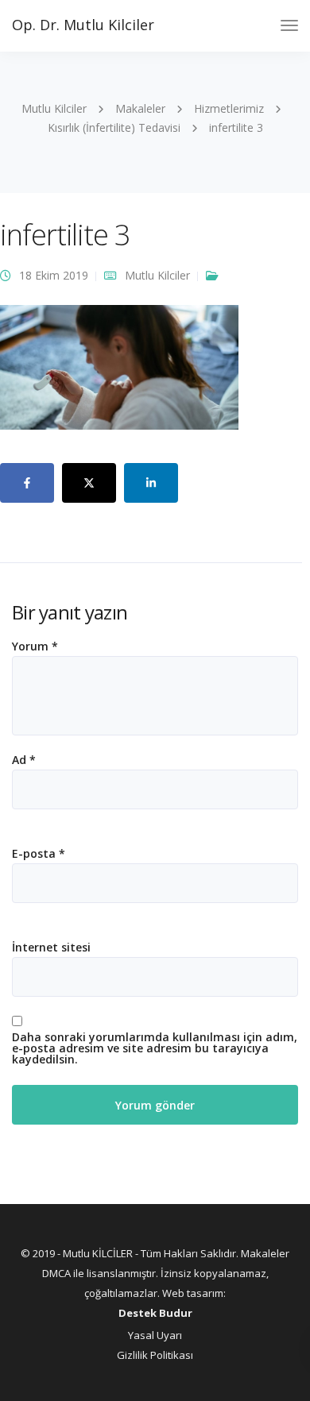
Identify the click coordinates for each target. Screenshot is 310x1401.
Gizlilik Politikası (155, 1355)
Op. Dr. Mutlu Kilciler (83, 24)
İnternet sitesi (51, 947)
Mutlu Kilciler (157, 275)
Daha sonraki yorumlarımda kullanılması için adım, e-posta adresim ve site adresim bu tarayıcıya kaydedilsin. (154, 1048)
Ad (24, 760)
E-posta (38, 853)
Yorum (35, 646)
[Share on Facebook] (27, 483)
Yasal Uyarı (155, 1335)
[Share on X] (89, 483)
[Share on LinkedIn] (151, 483)
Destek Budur (155, 1313)
